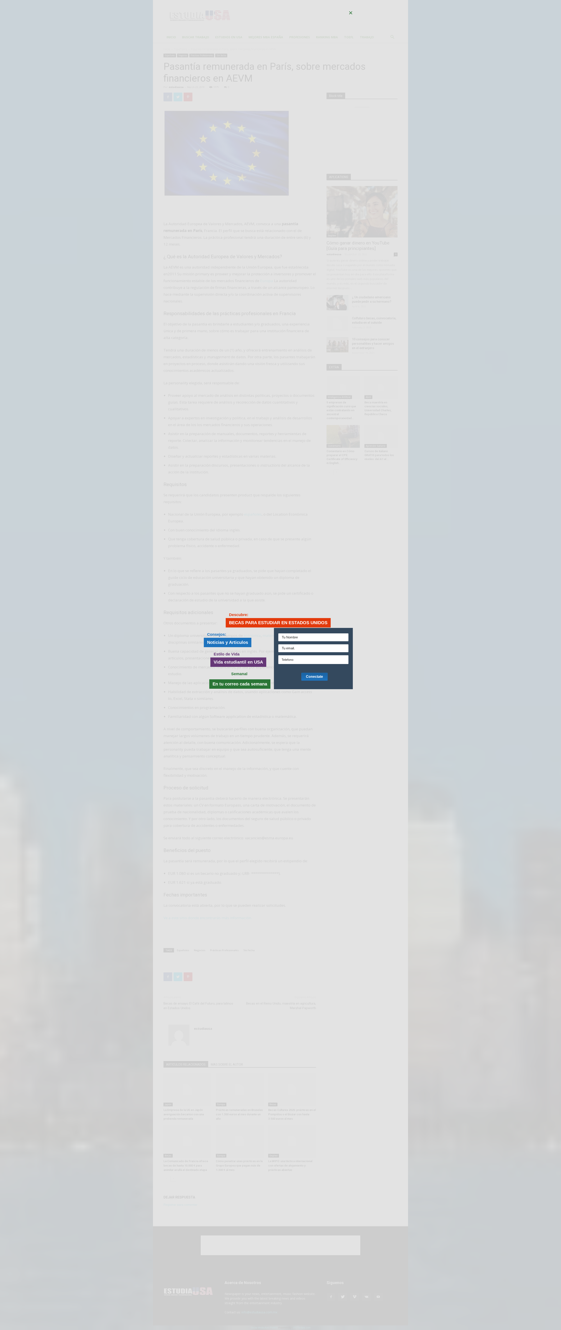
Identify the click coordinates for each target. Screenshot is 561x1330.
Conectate (314, 676)
